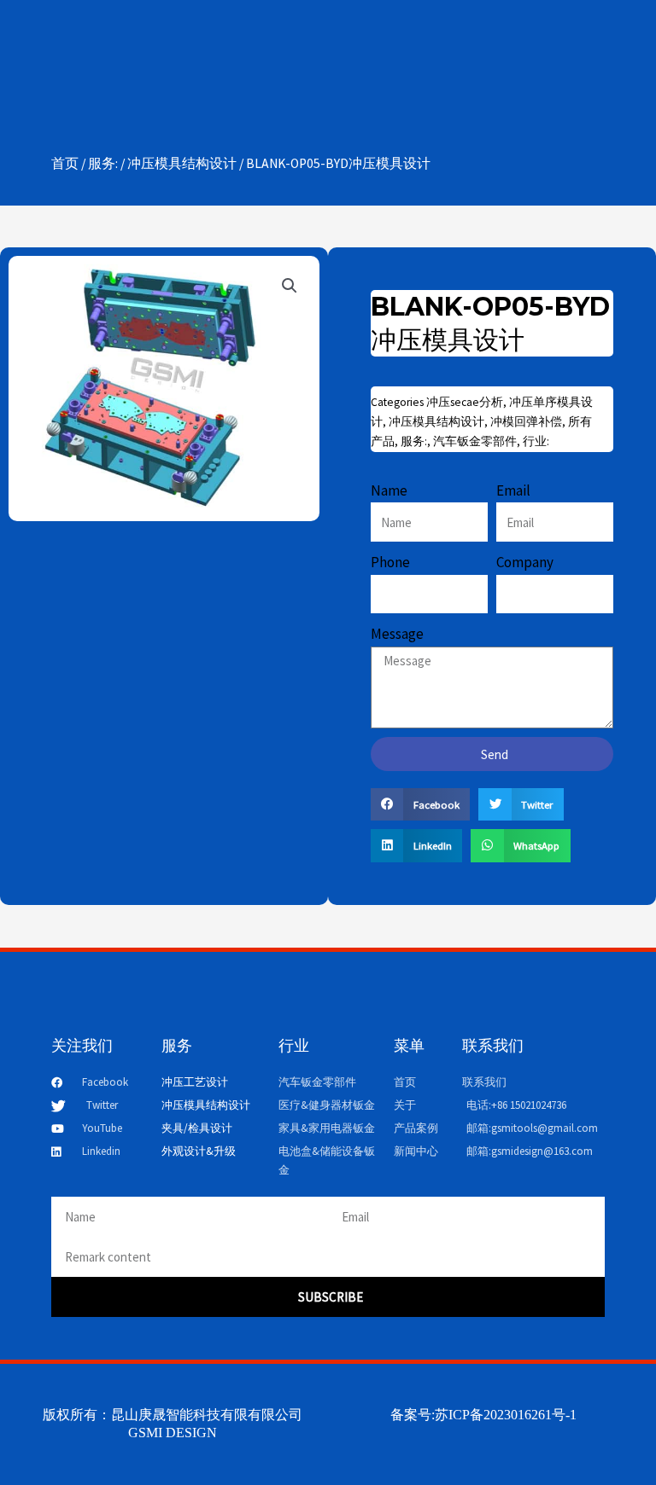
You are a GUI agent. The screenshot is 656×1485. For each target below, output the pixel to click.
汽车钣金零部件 (475, 441)
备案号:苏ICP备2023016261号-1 (483, 1414)
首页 (65, 163)
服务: (103, 163)
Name (389, 490)
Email (513, 490)
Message (397, 633)
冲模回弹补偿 (526, 422)
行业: (536, 441)
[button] (289, 285)
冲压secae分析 (464, 402)
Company (525, 562)
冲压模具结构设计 (182, 163)
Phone (390, 562)
